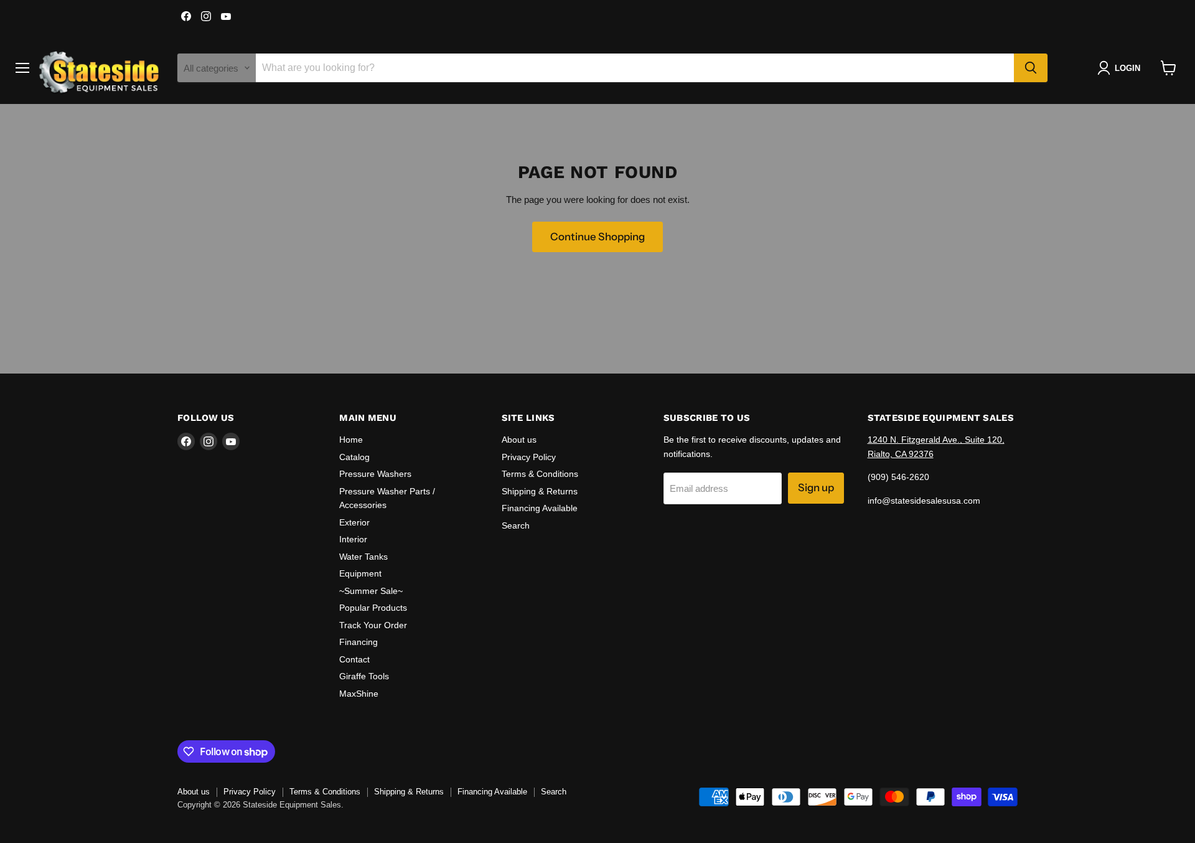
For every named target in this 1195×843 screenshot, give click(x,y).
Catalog (354, 457)
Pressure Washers (375, 474)
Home (351, 440)
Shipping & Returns (540, 491)
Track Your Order (373, 625)
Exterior (354, 522)
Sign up (816, 487)
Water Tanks (363, 557)
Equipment (360, 573)
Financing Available (540, 508)
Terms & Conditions (540, 474)
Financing (358, 642)
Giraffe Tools (364, 676)
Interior (353, 539)
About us (519, 440)
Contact (354, 659)
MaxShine (358, 694)
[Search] (1030, 68)
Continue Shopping (597, 236)
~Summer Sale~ (371, 591)
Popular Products (373, 608)
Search (516, 525)
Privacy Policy (529, 457)
